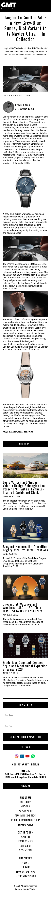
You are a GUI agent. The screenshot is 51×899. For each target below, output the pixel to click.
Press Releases (25, 841)
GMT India (30, 889)
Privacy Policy (26, 811)
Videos (25, 862)
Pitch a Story (25, 850)
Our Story (25, 802)
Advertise (25, 836)
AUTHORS (25, 806)
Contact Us (25, 846)
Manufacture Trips (25, 871)
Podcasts (25, 867)
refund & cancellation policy (25, 820)
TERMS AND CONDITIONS (25, 815)
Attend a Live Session (25, 876)
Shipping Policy (25, 824)
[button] (46, 5)
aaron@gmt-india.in (24, 109)
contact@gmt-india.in (25, 764)
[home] (8, 5)
